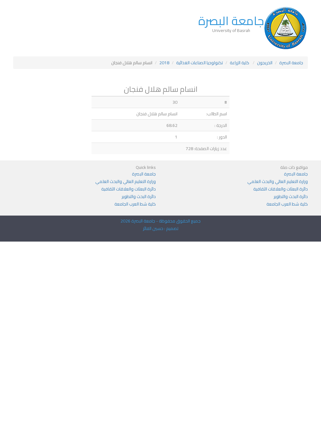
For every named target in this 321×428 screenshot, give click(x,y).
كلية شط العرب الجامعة (287, 204)
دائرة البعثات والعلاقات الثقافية (280, 189)
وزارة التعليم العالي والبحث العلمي (277, 181)
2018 (164, 63)
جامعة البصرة (231, 20)
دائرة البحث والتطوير (291, 196)
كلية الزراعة (240, 63)
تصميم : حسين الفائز (160, 228)
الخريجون (264, 63)
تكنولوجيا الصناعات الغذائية (199, 63)
